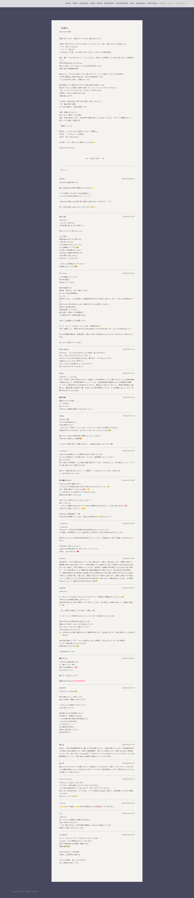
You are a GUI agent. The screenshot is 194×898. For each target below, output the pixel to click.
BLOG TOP (95, 158)
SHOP (92, 3)
